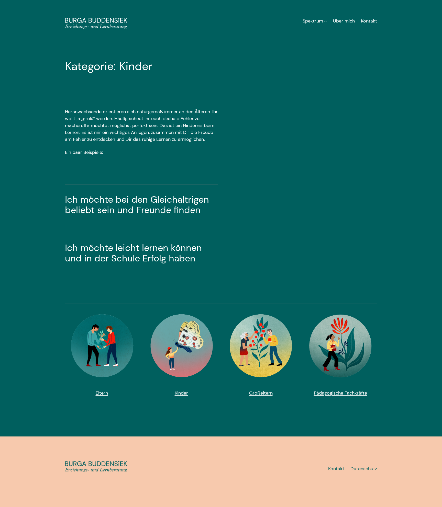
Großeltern (261, 393)
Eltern (102, 393)
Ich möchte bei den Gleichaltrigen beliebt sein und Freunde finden (137, 204)
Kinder (181, 393)
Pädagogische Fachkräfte (340, 393)
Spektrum (313, 21)
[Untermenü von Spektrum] (325, 21)
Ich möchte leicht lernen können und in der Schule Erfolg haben (133, 253)
